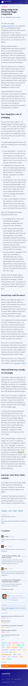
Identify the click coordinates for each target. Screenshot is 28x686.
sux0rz (19, 649)
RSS (7, 652)
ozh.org (13, 682)
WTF (19, 654)
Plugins (14, 510)
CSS (3, 652)
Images (19, 645)
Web (9, 642)
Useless (4, 656)
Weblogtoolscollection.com (9, 26)
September (11, 608)
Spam (24, 649)
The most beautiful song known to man (10, 635)
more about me (15, 599)
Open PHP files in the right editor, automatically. (12, 625)
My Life (10, 510)
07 (14, 608)
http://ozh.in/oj (16, 17)
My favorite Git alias (5, 621)
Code (3, 645)
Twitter (9, 659)
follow (24, 363)
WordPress (4, 6)
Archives (8, 679)
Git (2, 622)
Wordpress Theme (6, 654)
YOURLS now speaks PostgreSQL (9, 630)
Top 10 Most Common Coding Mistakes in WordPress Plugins (13, 521)
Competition (4, 510)
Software (12, 649)
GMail (3, 659)
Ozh (4, 17)
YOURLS (13, 597)
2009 (7, 608)
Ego (9, 656)
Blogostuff (5, 649)
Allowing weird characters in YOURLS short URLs (12, 616)
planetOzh (15, 647)
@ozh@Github (17, 679)
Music (3, 636)
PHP (23, 645)
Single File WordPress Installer (8, 516)
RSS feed (6, 666)
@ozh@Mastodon (6, 682)
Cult (3, 647)
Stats (21, 647)
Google (8, 647)
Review (21, 656)
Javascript (15, 656)
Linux (3, 627)
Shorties (4, 642)
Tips (10, 652)
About (3, 679)
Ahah (13, 645)
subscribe (17, 363)
